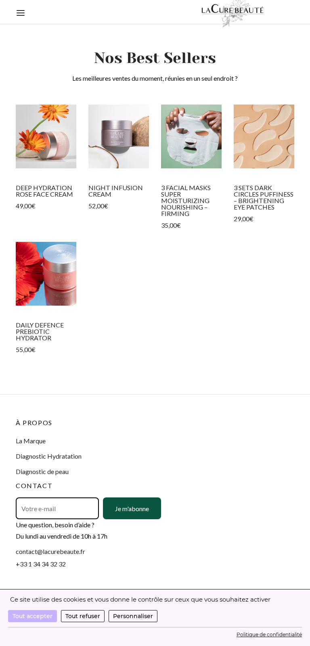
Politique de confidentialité (269, 634)
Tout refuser (82, 616)
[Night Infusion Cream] (118, 136)
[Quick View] (46, 168)
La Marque (31, 441)
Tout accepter (32, 616)
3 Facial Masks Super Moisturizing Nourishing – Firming (186, 200)
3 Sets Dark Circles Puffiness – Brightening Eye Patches (263, 197)
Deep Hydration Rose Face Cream (44, 191)
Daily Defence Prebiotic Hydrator (40, 331)
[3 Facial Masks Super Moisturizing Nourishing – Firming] (191, 136)
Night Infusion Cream (115, 191)
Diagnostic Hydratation (49, 456)
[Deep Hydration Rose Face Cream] (46, 136)
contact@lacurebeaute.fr (50, 551)
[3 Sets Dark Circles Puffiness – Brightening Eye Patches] (264, 136)
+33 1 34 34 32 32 (41, 564)
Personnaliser (133, 616)
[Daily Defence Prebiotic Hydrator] (46, 274)
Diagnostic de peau (42, 471)
